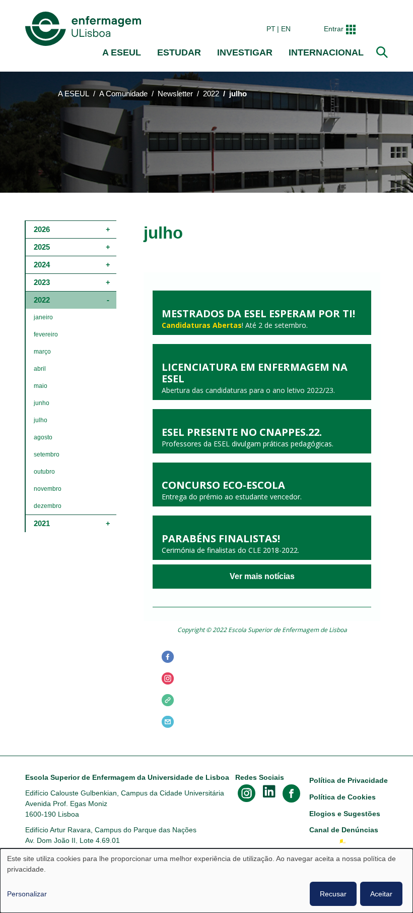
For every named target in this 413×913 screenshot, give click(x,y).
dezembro (47, 505)
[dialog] (206, 880)
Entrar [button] (333, 29)
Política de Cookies (342, 797)
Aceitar (381, 894)
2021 (42, 523)
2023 (42, 282)
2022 (211, 94)
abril (40, 368)
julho (40, 420)
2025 (42, 247)
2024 (42, 264)
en (286, 29)
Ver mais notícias (262, 577)
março (42, 351)
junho (41, 403)
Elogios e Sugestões (344, 814)
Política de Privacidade (348, 780)
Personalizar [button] (27, 894)
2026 (42, 229)
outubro (44, 471)
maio (40, 385)
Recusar (333, 894)
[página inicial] (85, 28)
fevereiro (46, 334)
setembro (46, 454)
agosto (43, 437)
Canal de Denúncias (343, 830)
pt (271, 29)
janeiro (43, 317)
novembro (47, 488)
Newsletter (175, 94)
